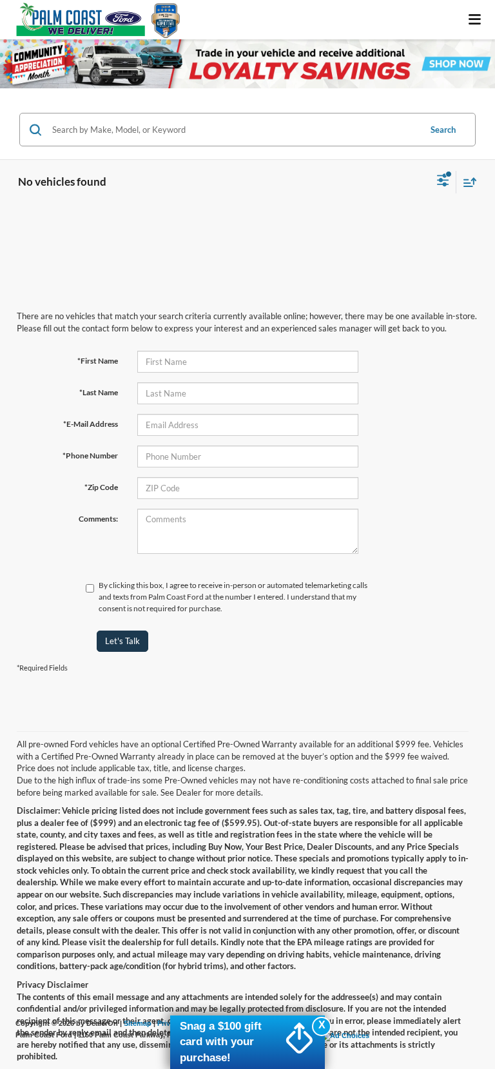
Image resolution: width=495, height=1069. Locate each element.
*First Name (97, 361)
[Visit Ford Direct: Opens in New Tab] (346, 1035)
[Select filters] (443, 182)
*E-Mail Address (90, 424)
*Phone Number (90, 455)
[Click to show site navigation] (475, 19)
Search (443, 129)
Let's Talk (122, 641)
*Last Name (98, 392)
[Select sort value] (466, 182)
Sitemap (137, 1023)
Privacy (169, 1023)
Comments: (98, 519)
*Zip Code (101, 487)
